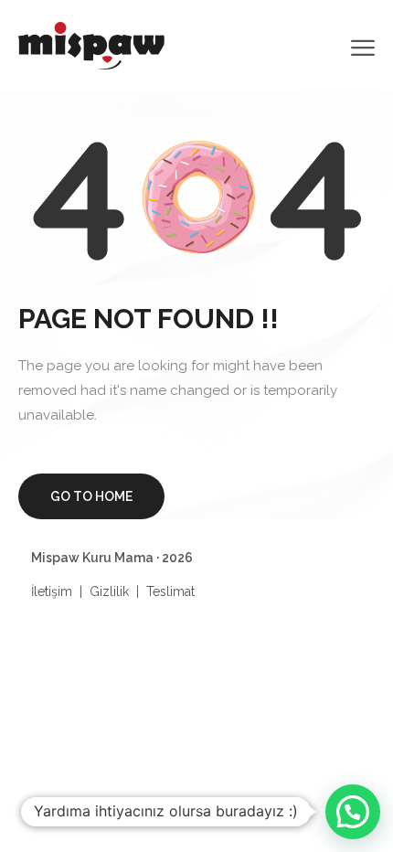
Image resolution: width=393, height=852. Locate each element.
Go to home (91, 496)
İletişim (51, 591)
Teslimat (170, 591)
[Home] (91, 44)
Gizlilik (109, 591)
